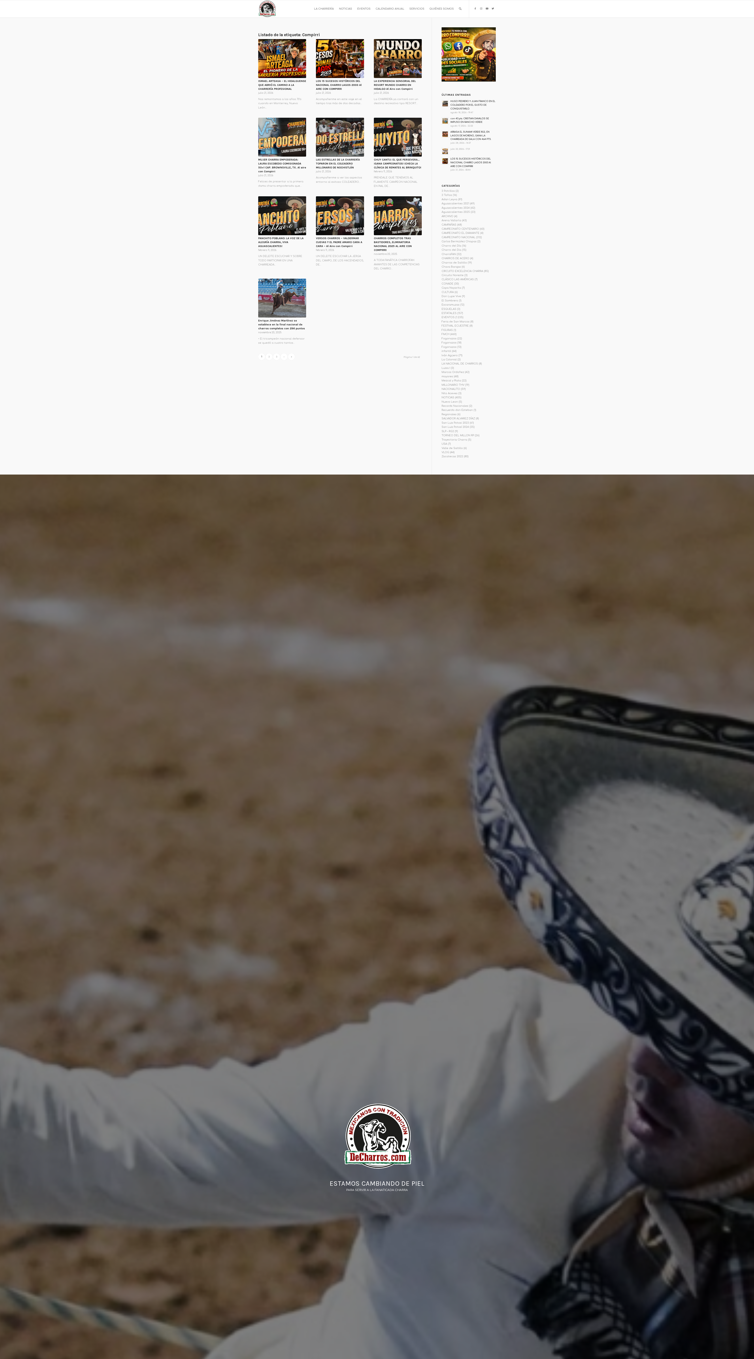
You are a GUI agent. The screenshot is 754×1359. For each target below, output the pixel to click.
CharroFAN (449, 254)
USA (444, 444)
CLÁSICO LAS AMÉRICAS (458, 279)
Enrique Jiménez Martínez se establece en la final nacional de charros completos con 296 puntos (281, 324)
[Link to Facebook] (475, 9)
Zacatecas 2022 (452, 456)
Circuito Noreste (453, 275)
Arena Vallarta (451, 220)
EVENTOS (448, 317)
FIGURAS (447, 330)
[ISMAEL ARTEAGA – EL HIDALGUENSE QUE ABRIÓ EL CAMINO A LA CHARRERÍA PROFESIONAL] (282, 58)
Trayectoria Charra (454, 439)
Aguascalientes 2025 (456, 212)
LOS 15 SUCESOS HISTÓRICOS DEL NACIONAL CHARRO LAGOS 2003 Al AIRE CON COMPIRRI (339, 85)
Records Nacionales (455, 406)
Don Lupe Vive (451, 296)
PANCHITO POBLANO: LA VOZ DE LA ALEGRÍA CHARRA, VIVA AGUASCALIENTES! (281, 242)
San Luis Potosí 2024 (455, 427)
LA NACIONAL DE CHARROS (460, 363)
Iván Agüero (450, 355)
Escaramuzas (450, 304)
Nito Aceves (450, 393)
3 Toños (447, 195)
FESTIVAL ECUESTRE (455, 325)
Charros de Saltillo (454, 262)
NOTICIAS (448, 397)
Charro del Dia (451, 250)
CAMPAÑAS (449, 224)
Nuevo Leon (450, 401)
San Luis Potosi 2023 (455, 422)
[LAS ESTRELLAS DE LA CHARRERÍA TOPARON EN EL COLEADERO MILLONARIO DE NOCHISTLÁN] (340, 137)
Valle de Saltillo (452, 448)
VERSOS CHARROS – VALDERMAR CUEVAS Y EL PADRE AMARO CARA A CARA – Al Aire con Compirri (339, 242)
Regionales (449, 414)
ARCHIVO (447, 216)
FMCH (445, 334)
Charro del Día (451, 245)
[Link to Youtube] (487, 9)
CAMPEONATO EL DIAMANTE (460, 233)
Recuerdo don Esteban (457, 410)
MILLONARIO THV (453, 385)
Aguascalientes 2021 (455, 203)
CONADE (447, 283)
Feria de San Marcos (455, 321)
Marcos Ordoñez (453, 372)
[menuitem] (323, 8)
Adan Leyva (449, 199)
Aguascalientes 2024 (456, 208)
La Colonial (449, 359)
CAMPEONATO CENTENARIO (460, 229)
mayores (447, 376)
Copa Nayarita (451, 287)
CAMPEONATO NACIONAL (458, 237)
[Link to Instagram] (481, 9)
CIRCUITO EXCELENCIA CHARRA (462, 271)
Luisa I (446, 368)
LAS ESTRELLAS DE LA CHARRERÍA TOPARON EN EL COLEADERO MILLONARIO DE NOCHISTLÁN (338, 163)
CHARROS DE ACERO (455, 258)
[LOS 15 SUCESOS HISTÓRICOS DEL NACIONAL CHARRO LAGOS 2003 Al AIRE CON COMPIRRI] (340, 58)
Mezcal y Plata (451, 380)
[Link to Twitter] (493, 9)
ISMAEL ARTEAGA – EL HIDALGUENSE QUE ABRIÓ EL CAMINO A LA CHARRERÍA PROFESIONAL (282, 85)
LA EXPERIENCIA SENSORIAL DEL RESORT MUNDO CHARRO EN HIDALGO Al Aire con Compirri (395, 85)
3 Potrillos (448, 191)
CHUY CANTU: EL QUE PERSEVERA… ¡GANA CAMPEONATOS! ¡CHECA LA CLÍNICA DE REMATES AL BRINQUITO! (397, 163)
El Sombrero (450, 300)
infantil (446, 351)
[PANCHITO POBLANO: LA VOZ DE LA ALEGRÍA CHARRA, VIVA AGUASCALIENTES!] (282, 215)
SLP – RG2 (448, 431)
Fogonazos (449, 338)
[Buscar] (460, 8)
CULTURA (448, 292)
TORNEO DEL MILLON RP (458, 435)
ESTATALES (449, 313)
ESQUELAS (449, 309)
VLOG (445, 452)
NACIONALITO (451, 389)
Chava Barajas (451, 266)
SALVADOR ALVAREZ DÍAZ (458, 418)
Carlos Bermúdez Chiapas (459, 241)
